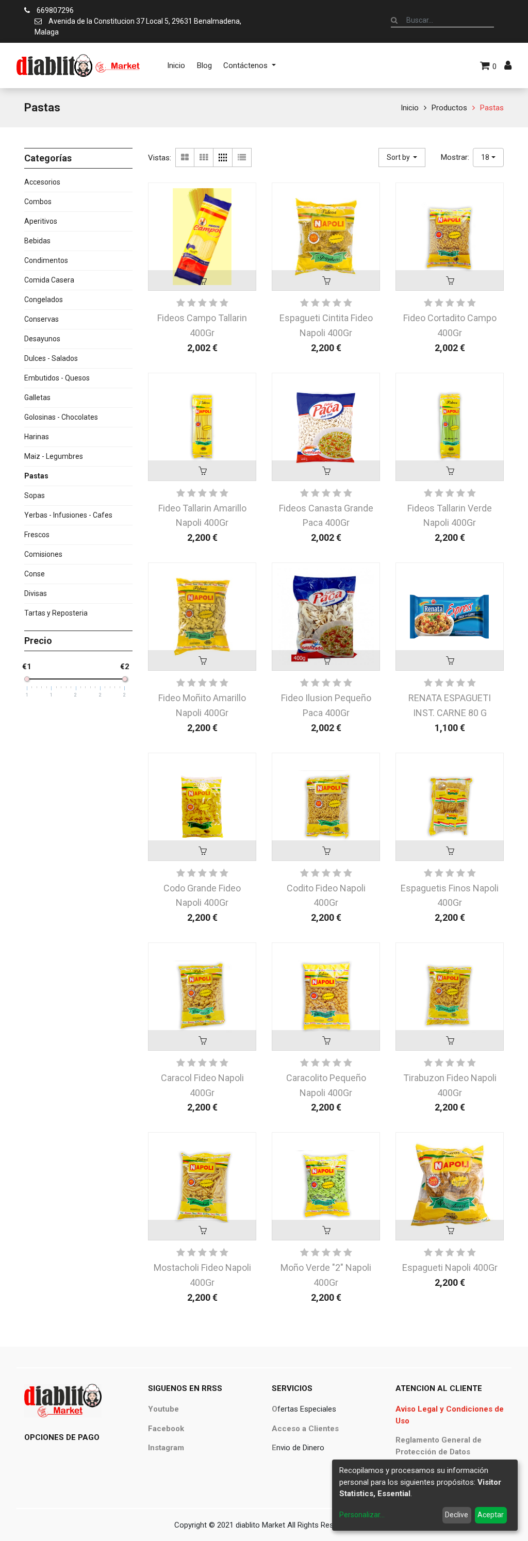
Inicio (410, 107)
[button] (402, 157)
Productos (449, 107)
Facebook (166, 1428)
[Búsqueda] (394, 20)
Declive (456, 1515)
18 (485, 157)
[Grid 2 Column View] (184, 157)
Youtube (163, 1409)
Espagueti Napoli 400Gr (450, 1267)
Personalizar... (362, 1515)
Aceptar (490, 1515)
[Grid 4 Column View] (223, 157)
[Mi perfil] (508, 65)
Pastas (492, 107)
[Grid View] (203, 157)
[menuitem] (176, 65)
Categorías (48, 158)
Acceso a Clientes (305, 1428)
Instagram (166, 1447)
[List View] (242, 157)
